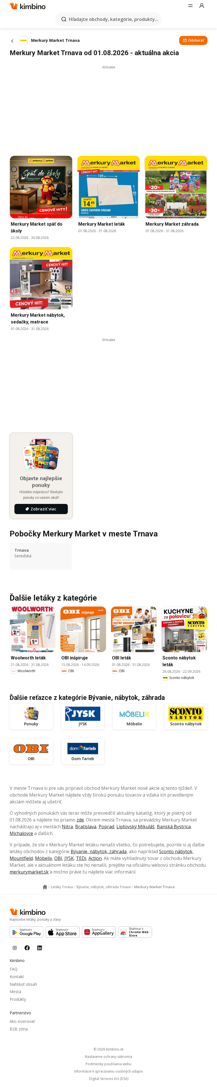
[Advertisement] (108, 109)
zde (80, 820)
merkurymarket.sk (29, 872)
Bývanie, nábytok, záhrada (99, 851)
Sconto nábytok (175, 851)
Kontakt (17, 976)
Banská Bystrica (174, 826)
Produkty (18, 999)
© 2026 (108, 1049)
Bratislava (85, 826)
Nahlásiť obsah (23, 984)
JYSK (69, 858)
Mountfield (21, 858)
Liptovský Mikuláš (135, 826)
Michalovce (21, 833)
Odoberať (196, 40)
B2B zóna (19, 1029)
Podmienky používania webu (108, 1064)
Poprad (106, 826)
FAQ (14, 969)
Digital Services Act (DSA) (108, 1079)
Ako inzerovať (22, 1021)
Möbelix (43, 858)
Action (95, 858)
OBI (58, 858)
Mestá (15, 991)
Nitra (67, 826)
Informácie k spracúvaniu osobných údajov (108, 1071)
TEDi (81, 858)
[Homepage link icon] (45, 887)
